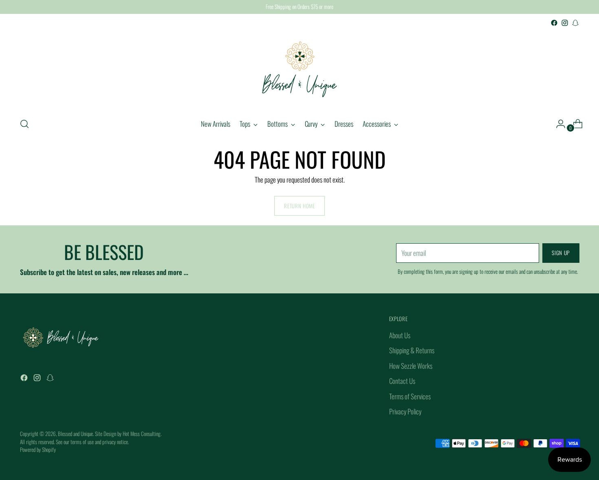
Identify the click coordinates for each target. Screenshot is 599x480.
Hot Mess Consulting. (142, 433)
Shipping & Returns (411, 350)
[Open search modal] (24, 124)
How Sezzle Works (410, 366)
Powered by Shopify (38, 449)
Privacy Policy (405, 411)
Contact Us (402, 381)
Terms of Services (410, 396)
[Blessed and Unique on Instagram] (564, 22)
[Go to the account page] (557, 124)
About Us (399, 335)
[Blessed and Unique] (299, 69)
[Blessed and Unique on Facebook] (554, 22)
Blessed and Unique (75, 433)
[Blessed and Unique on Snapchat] (575, 22)
